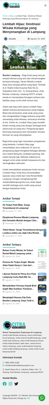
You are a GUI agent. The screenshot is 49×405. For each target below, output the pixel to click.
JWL (28, 398)
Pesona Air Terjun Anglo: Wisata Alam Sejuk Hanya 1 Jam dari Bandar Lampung (18, 265)
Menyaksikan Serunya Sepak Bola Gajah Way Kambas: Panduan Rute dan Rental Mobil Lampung (19, 289)
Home (5, 16)
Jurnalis (12, 39)
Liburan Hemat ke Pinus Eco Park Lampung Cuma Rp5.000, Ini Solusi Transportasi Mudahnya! (19, 277)
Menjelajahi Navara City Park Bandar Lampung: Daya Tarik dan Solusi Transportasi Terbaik (19, 300)
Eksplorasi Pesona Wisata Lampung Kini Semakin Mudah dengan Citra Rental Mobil (21, 220)
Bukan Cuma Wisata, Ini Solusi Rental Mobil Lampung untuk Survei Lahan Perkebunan (18, 253)
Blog (11, 16)
